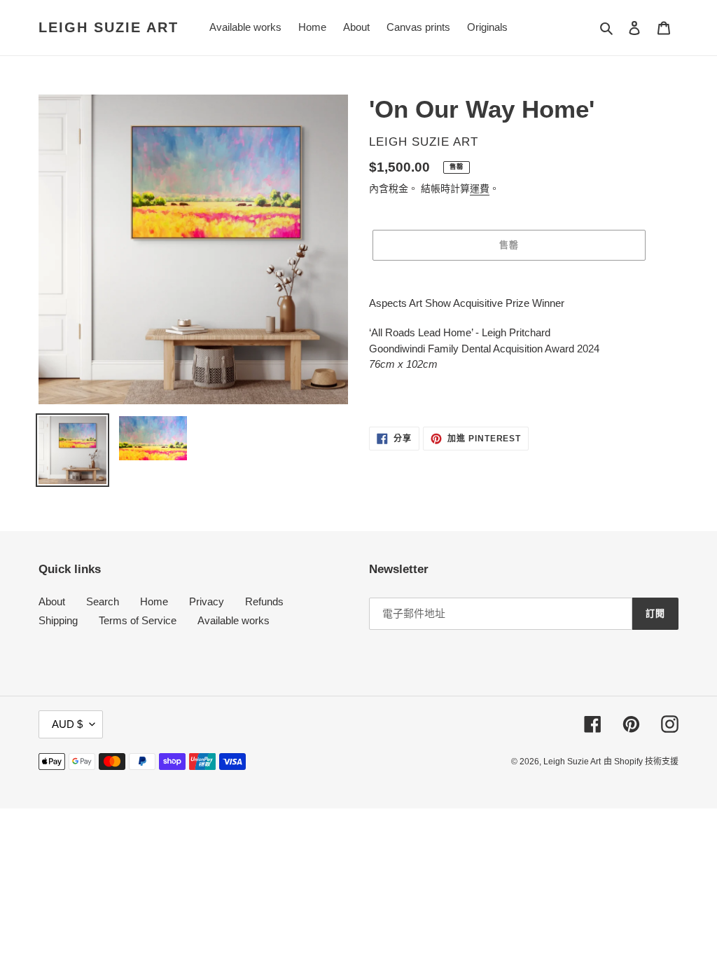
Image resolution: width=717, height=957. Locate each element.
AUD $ (67, 724)
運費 (479, 188)
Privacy (206, 601)
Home (154, 601)
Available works (233, 620)
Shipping (58, 620)
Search (102, 601)
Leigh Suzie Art (109, 27)
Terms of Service (137, 620)
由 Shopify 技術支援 (641, 761)
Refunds (264, 601)
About (52, 601)
